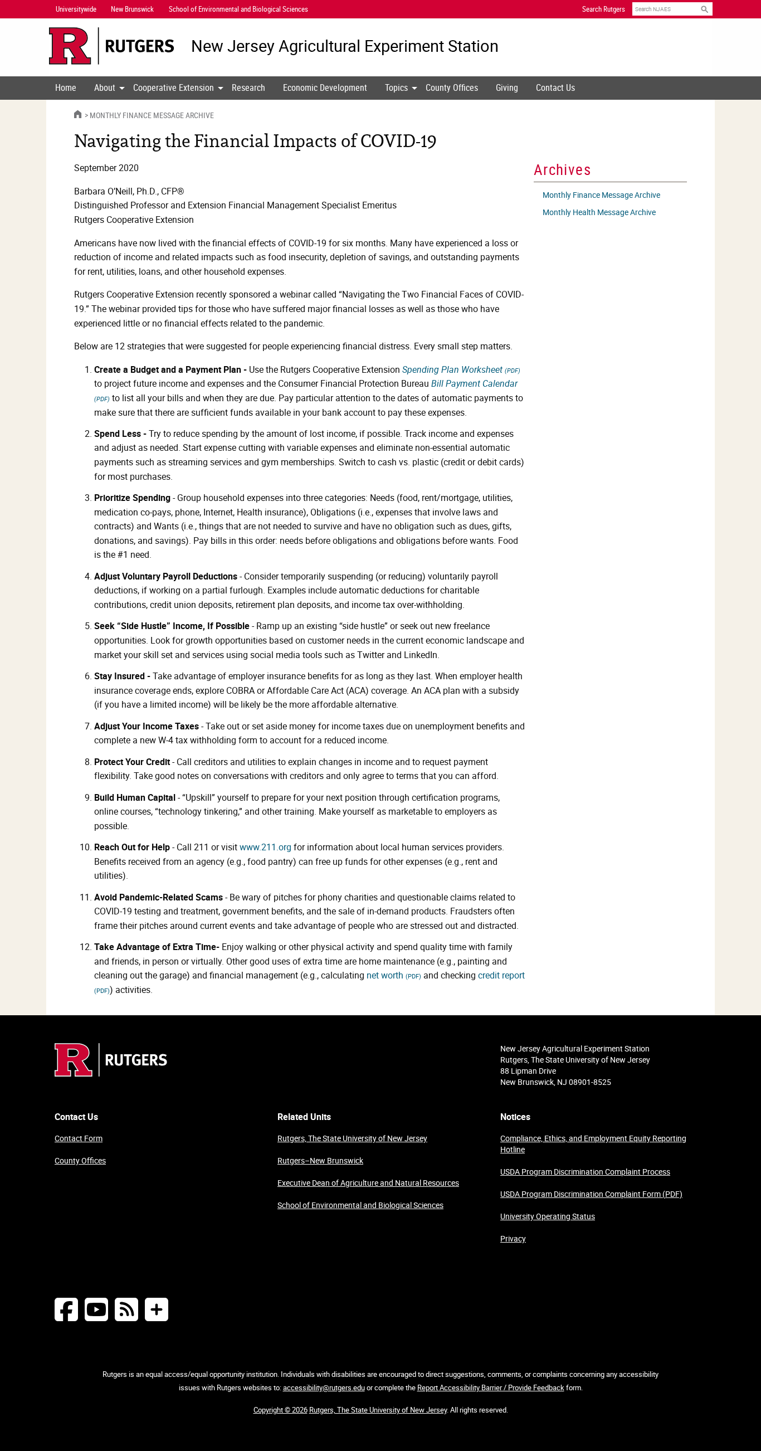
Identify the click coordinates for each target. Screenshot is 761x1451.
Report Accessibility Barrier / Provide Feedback (490, 1387)
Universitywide (76, 9)
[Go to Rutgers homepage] (111, 1073)
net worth (394, 975)
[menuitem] (65, 88)
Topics (396, 87)
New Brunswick (132, 9)
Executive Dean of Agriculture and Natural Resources (368, 1182)
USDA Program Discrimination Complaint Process (585, 1171)
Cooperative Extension (173, 87)
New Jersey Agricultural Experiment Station (345, 46)
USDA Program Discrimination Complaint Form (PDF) (591, 1194)
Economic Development (325, 87)
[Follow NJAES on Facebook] (66, 1309)
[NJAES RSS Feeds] (126, 1309)
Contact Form (79, 1138)
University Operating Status (547, 1216)
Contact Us (555, 87)
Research (248, 87)
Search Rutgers (603, 9)
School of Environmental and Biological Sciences (360, 1205)
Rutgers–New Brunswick (320, 1160)
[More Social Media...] (156, 1309)
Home (65, 87)
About (104, 87)
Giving (507, 87)
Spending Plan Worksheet (461, 369)
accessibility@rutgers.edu (324, 1387)
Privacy (513, 1238)
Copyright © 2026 (280, 1410)
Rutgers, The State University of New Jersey (352, 1138)
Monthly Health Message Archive (599, 212)
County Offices (452, 87)
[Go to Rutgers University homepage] (112, 46)
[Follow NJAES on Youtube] (96, 1309)
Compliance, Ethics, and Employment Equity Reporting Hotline (593, 1144)
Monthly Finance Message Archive (152, 115)
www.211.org (265, 847)
